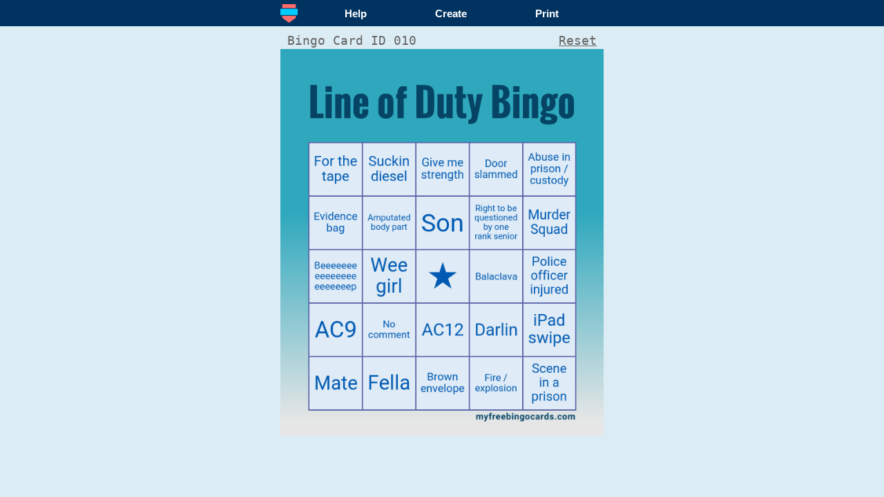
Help (356, 13)
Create (451, 13)
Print (547, 13)
